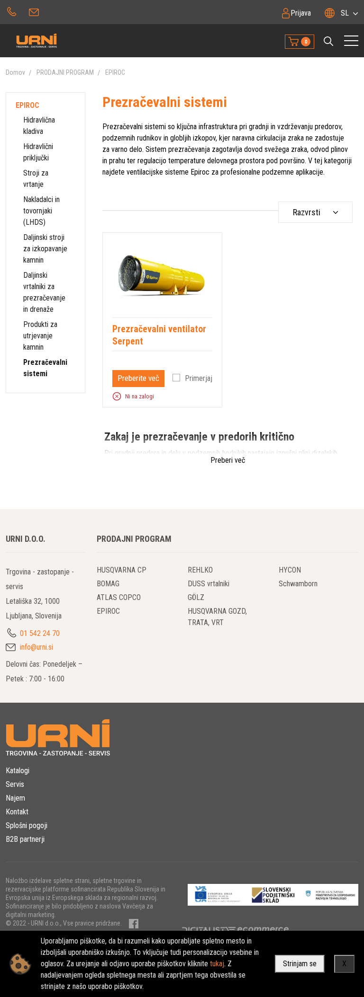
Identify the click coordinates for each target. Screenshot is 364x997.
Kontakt (17, 811)
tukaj (217, 963)
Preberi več (227, 460)
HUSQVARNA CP (121, 569)
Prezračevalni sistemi (45, 368)
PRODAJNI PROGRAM (65, 72)
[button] (328, 41)
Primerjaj (198, 378)
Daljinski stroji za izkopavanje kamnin (45, 249)
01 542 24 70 (12, 11)
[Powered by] (260, 929)
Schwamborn (298, 583)
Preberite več (138, 378)
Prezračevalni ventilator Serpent (159, 335)
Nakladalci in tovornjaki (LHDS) (41, 211)
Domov (15, 72)
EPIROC (115, 72)
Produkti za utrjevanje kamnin (40, 336)
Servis (15, 784)
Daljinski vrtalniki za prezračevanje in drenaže (44, 292)
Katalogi (17, 770)
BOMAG (108, 583)
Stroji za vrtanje (35, 178)
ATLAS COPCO (119, 597)
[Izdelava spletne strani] (203, 929)
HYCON (290, 569)
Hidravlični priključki (38, 152)
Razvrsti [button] (306, 212)
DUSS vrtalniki (208, 583)
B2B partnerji (25, 839)
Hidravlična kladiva (39, 125)
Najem (15, 798)
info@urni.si (35, 11)
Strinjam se (300, 963)
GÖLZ (196, 597)
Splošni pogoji (26, 825)
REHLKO (200, 569)
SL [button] (345, 13)
